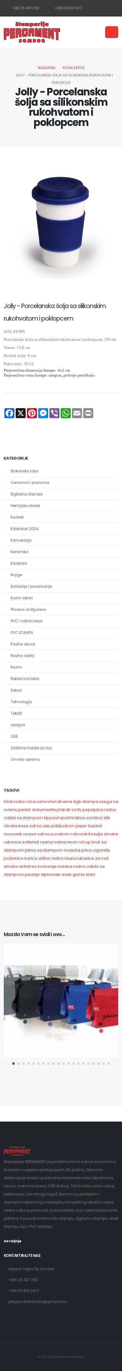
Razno (16, 667)
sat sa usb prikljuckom (51, 826)
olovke (11, 826)
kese (23, 826)
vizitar (44, 858)
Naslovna (46, 67)
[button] (13, 1063)
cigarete (101, 850)
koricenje (47, 866)
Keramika (19, 551)
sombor (94, 818)
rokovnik (79, 834)
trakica (78, 818)
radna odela (53, 842)
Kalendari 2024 (24, 528)
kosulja (96, 834)
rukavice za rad (92, 858)
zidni (90, 874)
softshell (30, 842)
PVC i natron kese (26, 621)
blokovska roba (20, 801)
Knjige (16, 574)
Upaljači (18, 724)
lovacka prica (78, 850)
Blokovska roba (24, 471)
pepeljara (92, 810)
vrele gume (73, 874)
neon (72, 842)
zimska (11, 866)
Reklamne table (25, 678)
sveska (65, 866)
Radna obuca (23, 644)
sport (65, 818)
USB (14, 736)
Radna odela (22, 655)
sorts (76, 810)
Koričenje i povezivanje (31, 586)
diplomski (50, 874)
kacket (95, 826)
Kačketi (17, 517)
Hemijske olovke (25, 505)
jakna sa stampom (44, 850)
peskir (24, 810)
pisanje (33, 874)
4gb (77, 801)
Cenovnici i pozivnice (30, 482)
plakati (63, 810)
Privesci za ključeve (28, 609)
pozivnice (13, 858)
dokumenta (44, 810)
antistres (28, 866)
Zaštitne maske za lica (31, 748)
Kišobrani (19, 563)
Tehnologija (21, 701)
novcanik (13, 834)
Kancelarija (21, 540)
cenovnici (46, 801)
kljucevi (51, 818)
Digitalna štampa (27, 494)
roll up (84, 842)
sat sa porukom (53, 834)
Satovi (16, 690)
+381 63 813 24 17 (67, 8)
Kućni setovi (73, 67)
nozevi (30, 834)
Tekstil (16, 713)
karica (30, 858)
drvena (64, 801)
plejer (81, 826)
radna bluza (63, 858)
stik (107, 818)
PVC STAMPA (22, 632)
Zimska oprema (25, 759)
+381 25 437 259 (25, 8)
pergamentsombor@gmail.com (37, 1301)
